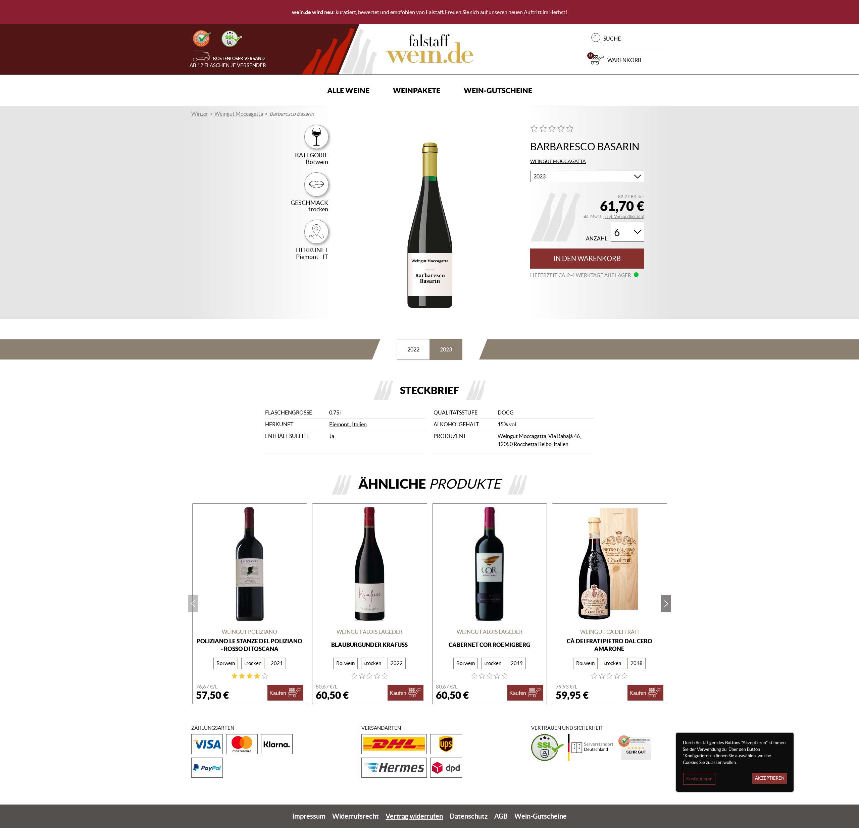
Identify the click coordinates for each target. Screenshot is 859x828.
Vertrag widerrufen (414, 816)
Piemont (339, 424)
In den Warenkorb (587, 258)
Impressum (308, 816)
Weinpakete (416, 90)
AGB (501, 816)
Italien (359, 424)
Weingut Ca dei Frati (609, 632)
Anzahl (596, 238)
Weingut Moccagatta (238, 114)
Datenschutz (469, 816)
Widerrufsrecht (355, 816)
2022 (413, 349)
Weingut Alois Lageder (369, 632)
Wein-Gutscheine (498, 90)
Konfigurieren (699, 778)
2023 (446, 349)
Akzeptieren (770, 778)
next (666, 603)
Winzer (199, 114)
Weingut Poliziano (249, 632)
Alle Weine (348, 90)
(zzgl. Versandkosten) (623, 216)
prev (193, 603)
